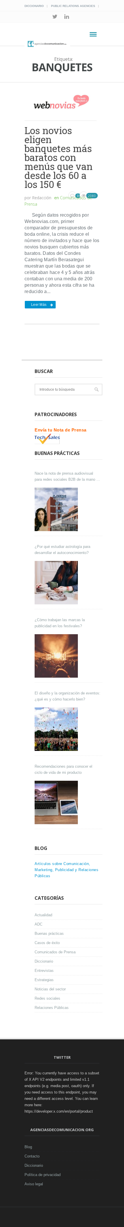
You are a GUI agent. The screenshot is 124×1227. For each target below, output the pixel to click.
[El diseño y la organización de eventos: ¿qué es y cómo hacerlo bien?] (57, 729)
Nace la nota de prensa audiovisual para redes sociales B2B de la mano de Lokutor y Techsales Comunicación (67, 476)
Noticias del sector (50, 989)
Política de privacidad (43, 1175)
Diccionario (34, 6)
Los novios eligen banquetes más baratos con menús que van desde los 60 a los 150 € (59, 157)
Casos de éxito (47, 943)
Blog (28, 1147)
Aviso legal (34, 1184)
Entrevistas (44, 970)
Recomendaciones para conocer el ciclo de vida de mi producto (63, 769)
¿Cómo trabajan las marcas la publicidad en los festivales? (60, 623)
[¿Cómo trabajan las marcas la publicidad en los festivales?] (57, 656)
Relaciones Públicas (52, 1007)
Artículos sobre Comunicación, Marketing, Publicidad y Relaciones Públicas (66, 870)
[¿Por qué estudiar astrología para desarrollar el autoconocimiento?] (57, 583)
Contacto (32, 1156)
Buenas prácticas (49, 933)
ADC (38, 924)
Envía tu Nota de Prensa (61, 429)
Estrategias (44, 980)
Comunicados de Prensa (55, 952)
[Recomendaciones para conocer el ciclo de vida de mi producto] (57, 802)
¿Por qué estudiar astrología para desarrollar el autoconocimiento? (62, 549)
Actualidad (43, 915)
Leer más (38, 305)
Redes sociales (47, 998)
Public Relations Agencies (73, 6)
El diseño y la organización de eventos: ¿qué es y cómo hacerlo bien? (67, 696)
